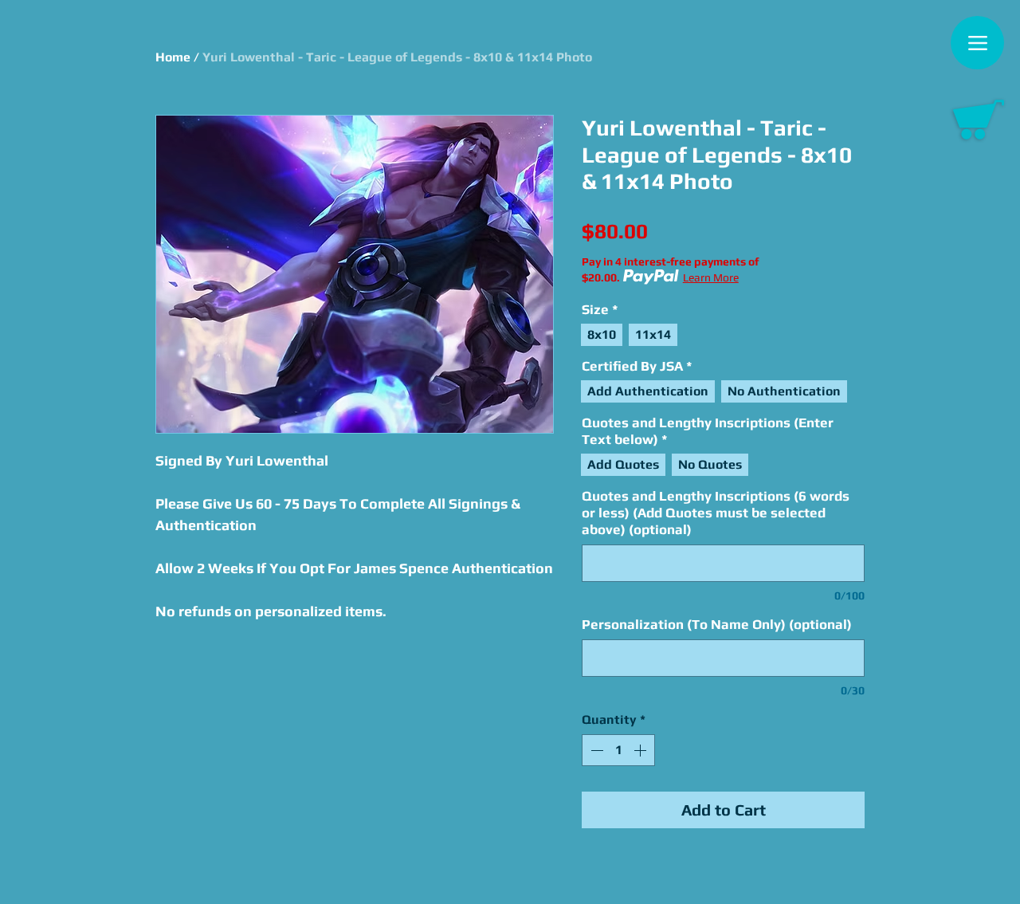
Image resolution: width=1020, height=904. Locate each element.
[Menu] (977, 42)
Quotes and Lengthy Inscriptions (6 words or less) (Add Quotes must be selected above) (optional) (715, 512)
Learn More (711, 277)
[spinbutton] (618, 750)
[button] (978, 120)
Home (172, 57)
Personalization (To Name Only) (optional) (717, 624)
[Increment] (641, 750)
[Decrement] (595, 750)
